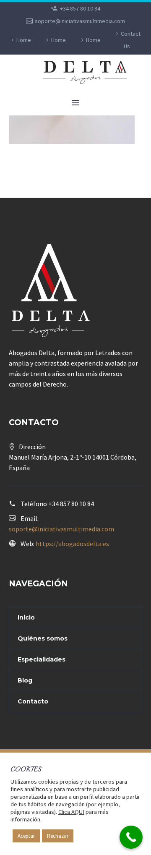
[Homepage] (88, 72)
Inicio (26, 617)
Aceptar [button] (26, 835)
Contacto (33, 701)
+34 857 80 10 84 (80, 8)
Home (23, 40)
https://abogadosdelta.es (72, 543)
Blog (25, 680)
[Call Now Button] (131, 837)
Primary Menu (75, 103)
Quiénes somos (43, 638)
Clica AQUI (71, 812)
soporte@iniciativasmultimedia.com (80, 21)
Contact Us (131, 40)
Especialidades (41, 659)
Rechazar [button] (57, 835)
